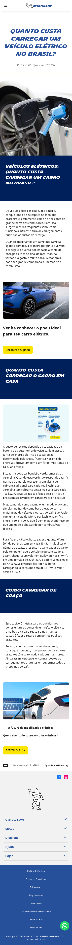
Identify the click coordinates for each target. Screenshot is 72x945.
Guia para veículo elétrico (27, 765)
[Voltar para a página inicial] (39, 6)
